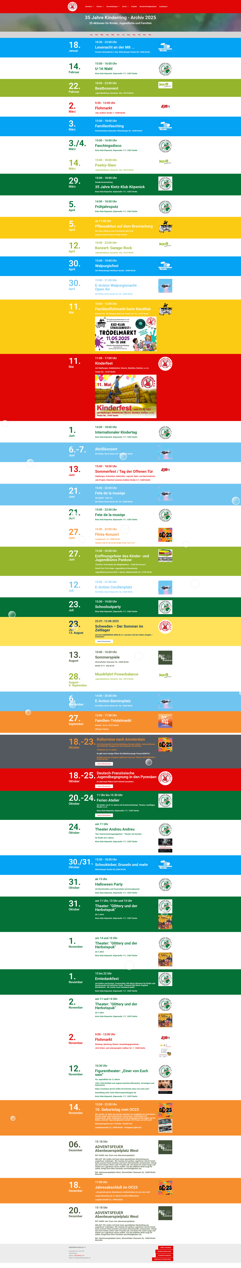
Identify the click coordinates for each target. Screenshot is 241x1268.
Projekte (134, 6)
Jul (123, 35)
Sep (134, 35)
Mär (102, 35)
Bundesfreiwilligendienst (148, 6)
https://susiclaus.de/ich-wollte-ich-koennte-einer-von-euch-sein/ (122, 1089)
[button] (89, 6)
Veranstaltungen (112, 6)
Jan (91, 35)
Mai (112, 35)
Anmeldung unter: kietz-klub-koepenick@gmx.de (115, 1092)
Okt (139, 35)
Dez (150, 35)
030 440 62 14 (79, 1256)
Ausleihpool (163, 6)
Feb (96, 35)
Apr (107, 35)
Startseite (88, 6)
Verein (124, 6)
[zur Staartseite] (72, 6)
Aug (128, 35)
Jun (118, 35)
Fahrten (99, 6)
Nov (144, 35)
